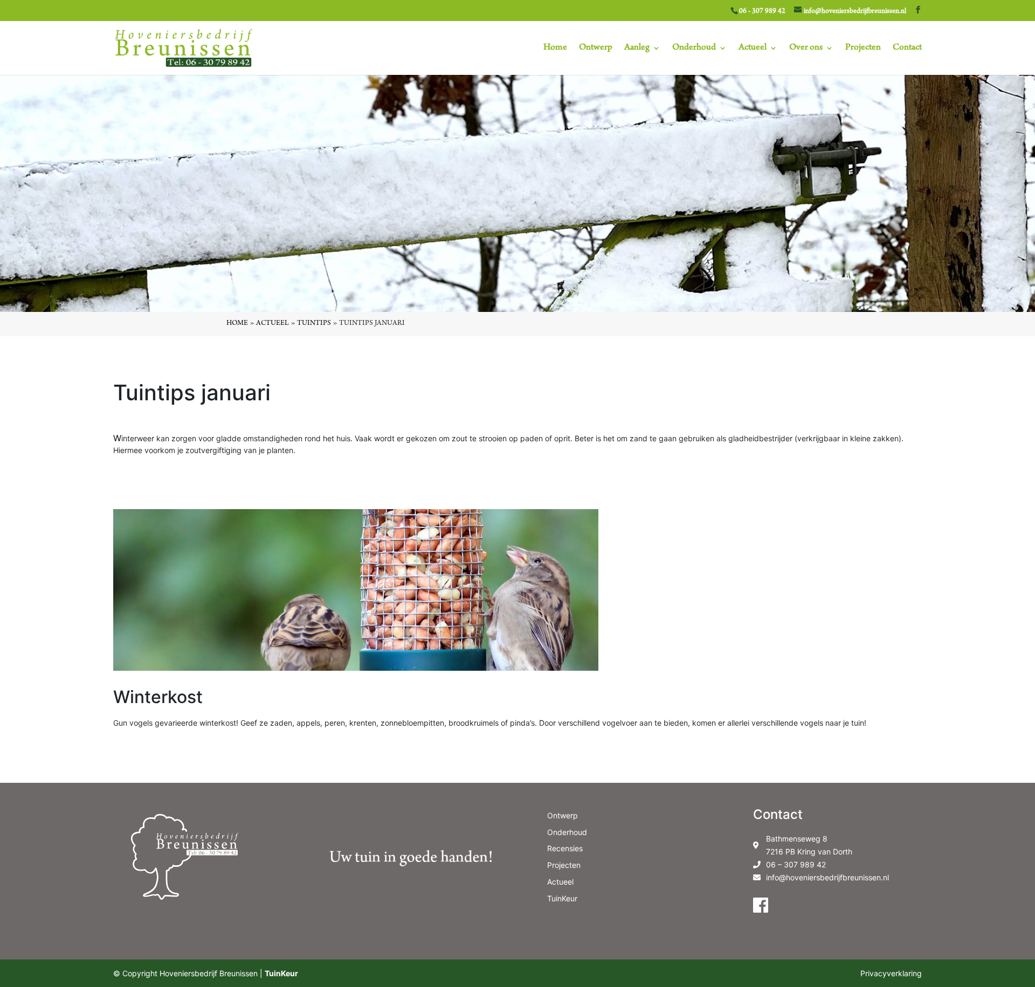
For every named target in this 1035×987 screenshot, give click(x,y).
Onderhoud (694, 48)
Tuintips (314, 324)
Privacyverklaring (891, 973)
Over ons (806, 48)
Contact (907, 48)
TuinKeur (562, 898)
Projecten (863, 48)
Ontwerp (595, 48)
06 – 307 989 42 (796, 864)
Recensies (565, 848)
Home (555, 48)
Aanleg (637, 48)
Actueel (753, 48)
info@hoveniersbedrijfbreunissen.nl (827, 877)
